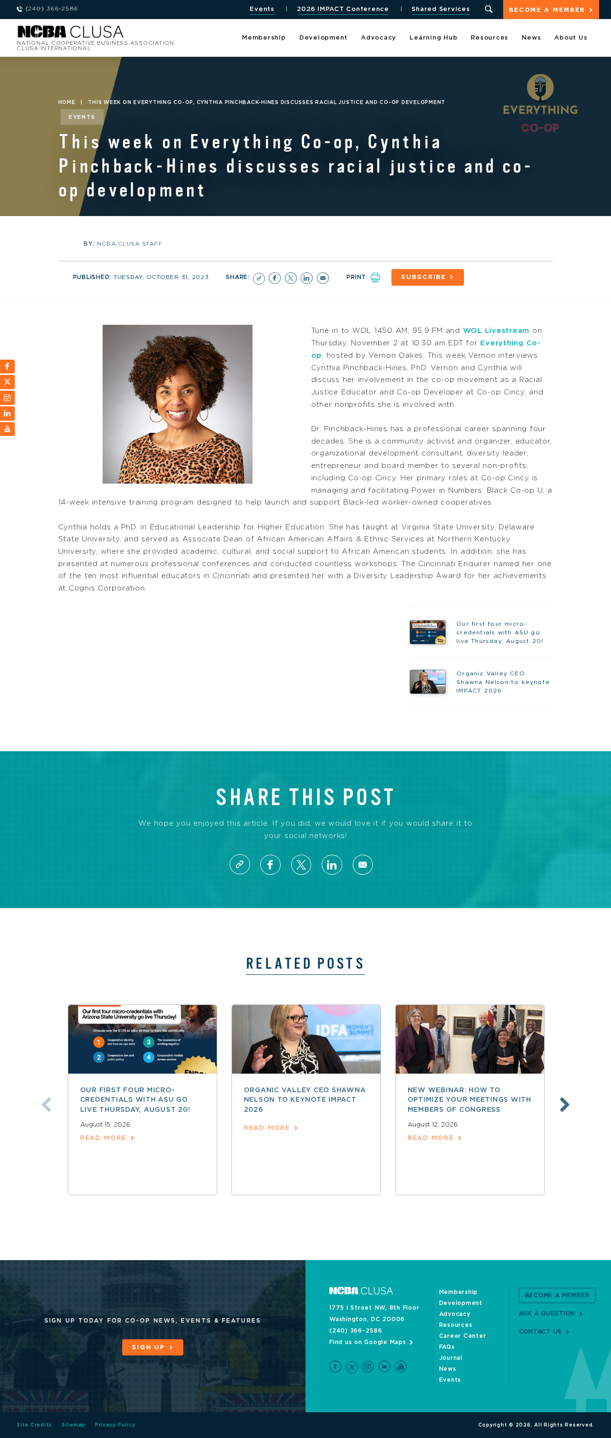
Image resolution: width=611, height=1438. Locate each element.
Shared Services (440, 9)
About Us (570, 38)
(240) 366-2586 (355, 1331)
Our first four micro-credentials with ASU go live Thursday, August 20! (135, 1100)
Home (66, 102)
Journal (451, 1358)
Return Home (144, 34)
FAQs (447, 1347)
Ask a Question (547, 1313)
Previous (46, 1104)
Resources (489, 38)
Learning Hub (433, 38)
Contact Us (540, 1332)
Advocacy (378, 38)
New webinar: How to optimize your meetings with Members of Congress (469, 1100)
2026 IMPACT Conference (343, 9)
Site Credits (34, 1425)
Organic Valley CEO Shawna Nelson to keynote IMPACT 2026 (305, 1100)
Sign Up (148, 1348)
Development (323, 38)
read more (103, 1138)
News (531, 38)
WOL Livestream (496, 330)
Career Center (462, 1336)
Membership (264, 38)
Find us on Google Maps (367, 1342)
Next (565, 1104)
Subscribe (423, 277)
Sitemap (73, 1425)
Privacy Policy (115, 1425)
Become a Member (547, 10)
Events (262, 9)
